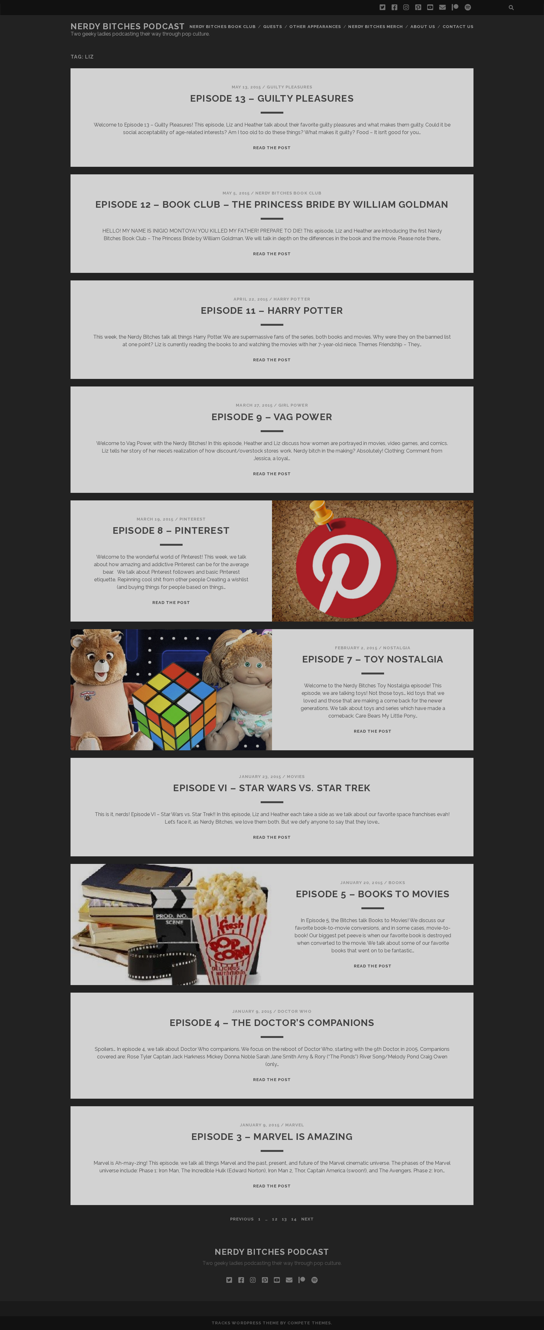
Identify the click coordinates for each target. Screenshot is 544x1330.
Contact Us (458, 26)
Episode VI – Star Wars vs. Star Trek (272, 787)
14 (294, 1219)
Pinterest (192, 519)
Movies (296, 776)
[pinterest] (418, 7)
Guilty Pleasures (289, 87)
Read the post (272, 147)
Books (396, 882)
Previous (242, 1219)
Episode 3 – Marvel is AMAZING (272, 1136)
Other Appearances (315, 26)
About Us (423, 26)
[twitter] (382, 7)
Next (307, 1219)
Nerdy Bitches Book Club (223, 26)
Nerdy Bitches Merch (375, 26)
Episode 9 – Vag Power (272, 416)
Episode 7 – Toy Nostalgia (373, 659)
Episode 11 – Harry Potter (272, 310)
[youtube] (430, 7)
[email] (442, 7)
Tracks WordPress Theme (245, 1323)
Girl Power (293, 405)
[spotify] (468, 7)
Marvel (294, 1125)
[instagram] (406, 7)
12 (274, 1219)
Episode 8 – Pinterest (171, 530)
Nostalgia (397, 647)
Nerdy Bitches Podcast (128, 26)
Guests (272, 26)
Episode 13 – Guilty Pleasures (272, 98)
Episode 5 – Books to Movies (373, 893)
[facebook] (394, 7)
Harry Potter (292, 299)
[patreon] (455, 7)
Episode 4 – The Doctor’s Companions (272, 1022)
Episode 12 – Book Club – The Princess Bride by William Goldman (271, 204)
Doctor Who (294, 1011)
